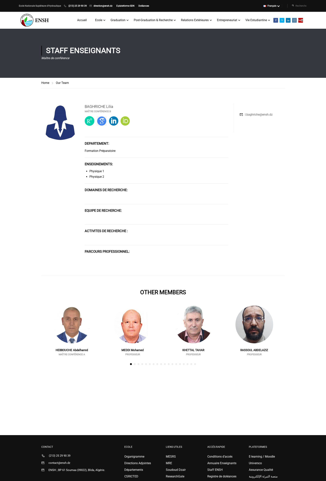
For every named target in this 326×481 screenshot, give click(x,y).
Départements (133, 470)
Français (272, 6)
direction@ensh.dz (103, 6)
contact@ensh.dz (59, 463)
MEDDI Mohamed (132, 350)
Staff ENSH (215, 470)
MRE (169, 463)
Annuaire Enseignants (221, 463)
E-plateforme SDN (125, 6)
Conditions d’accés (219, 456)
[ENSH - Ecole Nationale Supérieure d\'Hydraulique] (35, 20)
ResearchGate (175, 476)
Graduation (118, 20)
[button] (131, 364)
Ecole (98, 20)
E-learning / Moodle (262, 456)
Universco (255, 463)
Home (45, 83)
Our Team (62, 83)
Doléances (143, 6)
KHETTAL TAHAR (193, 350)
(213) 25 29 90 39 (77, 6)
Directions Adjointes (137, 463)
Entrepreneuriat (227, 20)
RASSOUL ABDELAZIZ (254, 350)
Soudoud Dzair (176, 470)
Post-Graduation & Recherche (153, 20)
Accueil (82, 20)
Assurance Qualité (261, 470)
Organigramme (134, 456)
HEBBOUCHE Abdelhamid (72, 350)
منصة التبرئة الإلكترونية (263, 476)
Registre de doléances (221, 476)
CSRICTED (131, 476)
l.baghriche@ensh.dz (259, 114)
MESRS (171, 456)
